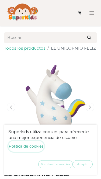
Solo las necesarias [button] (55, 164)
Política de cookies (26, 146)
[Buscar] (89, 37)
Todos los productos (24, 48)
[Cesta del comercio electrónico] (79, 13)
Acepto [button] (83, 164)
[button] (11, 107)
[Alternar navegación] (91, 13)
